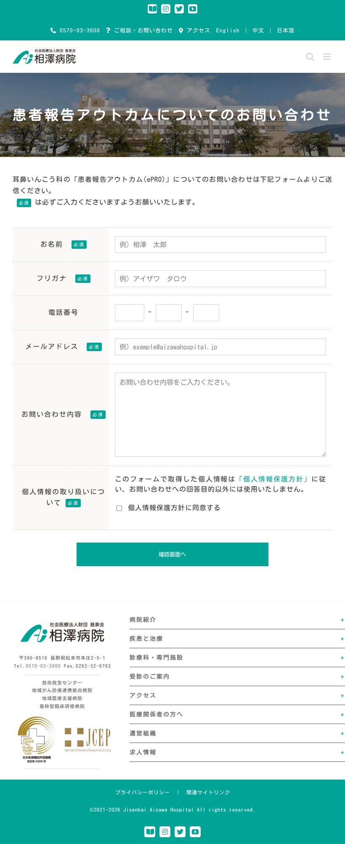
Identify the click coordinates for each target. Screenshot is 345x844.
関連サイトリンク (208, 792)
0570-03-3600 (78, 30)
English (228, 30)
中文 (258, 30)
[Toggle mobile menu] (327, 56)
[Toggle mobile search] (310, 56)
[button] (237, 619)
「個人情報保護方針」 (273, 479)
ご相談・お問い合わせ (142, 30)
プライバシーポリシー (142, 792)
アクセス (196, 30)
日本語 (286, 30)
